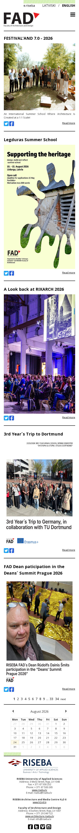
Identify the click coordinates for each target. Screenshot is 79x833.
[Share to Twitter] (6, 123)
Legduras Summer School (30, 139)
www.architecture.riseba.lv (39, 816)
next (63, 699)
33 (51, 699)
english (68, 5)
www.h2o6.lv (39, 802)
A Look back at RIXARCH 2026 (34, 289)
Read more (68, 123)
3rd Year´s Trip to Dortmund (33, 434)
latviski (49, 5)
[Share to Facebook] (11, 123)
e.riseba (29, 5)
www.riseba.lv (39, 790)
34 (57, 699)
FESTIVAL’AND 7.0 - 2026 (28, 38)
